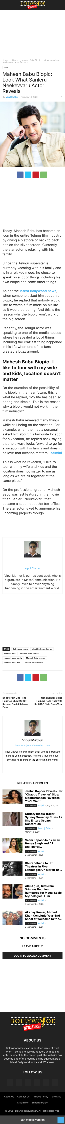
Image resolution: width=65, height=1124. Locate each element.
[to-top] (61, 1118)
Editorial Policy (40, 1102)
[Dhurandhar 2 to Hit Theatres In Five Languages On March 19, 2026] (12, 868)
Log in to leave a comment (32, 955)
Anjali (41, 805)
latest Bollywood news (42, 649)
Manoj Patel (44, 828)
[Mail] (28, 1082)
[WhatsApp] (43, 175)
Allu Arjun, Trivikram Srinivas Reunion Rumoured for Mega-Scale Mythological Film (43, 891)
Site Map (56, 1096)
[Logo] (32, 1030)
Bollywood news (20, 649)
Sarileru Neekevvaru (34, 662)
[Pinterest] (35, 175)
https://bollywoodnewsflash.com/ (32, 745)
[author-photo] (32, 735)
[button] (7, 5)
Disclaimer (22, 1102)
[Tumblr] (46, 1082)
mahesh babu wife (12, 662)
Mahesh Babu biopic (29, 653)
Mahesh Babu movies (35, 658)
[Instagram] (19, 1082)
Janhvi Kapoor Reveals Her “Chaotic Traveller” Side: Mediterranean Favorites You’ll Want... (43, 796)
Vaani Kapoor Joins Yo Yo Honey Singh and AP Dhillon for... (42, 843)
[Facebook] (20, 175)
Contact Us (23, 1096)
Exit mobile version (32, 1119)
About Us (9, 1096)
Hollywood (31, 828)
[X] (28, 175)
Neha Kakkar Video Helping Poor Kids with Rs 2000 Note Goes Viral (48, 700)
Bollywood (31, 806)
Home (5, 60)
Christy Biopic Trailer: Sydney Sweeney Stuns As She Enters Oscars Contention (43, 819)
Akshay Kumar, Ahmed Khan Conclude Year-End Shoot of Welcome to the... (43, 916)
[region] (33, 36)
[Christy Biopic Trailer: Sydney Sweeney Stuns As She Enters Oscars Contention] (12, 819)
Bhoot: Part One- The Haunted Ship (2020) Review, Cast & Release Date (15, 702)
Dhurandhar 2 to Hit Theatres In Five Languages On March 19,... (43, 866)
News (15, 60)
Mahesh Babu (10, 653)
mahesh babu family (13, 658)
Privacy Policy (40, 1096)
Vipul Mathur (12, 97)
